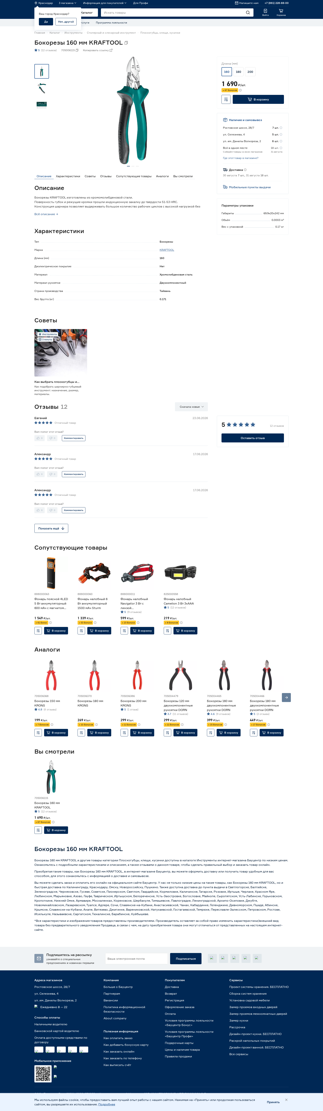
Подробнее (106, 1104)
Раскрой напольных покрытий (252, 1040)
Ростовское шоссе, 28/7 (52, 987)
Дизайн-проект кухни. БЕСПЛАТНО (255, 1034)
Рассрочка (237, 1027)
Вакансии (111, 1000)
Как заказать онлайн (119, 1051)
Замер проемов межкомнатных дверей (258, 1014)
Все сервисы (238, 1054)
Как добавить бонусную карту (126, 1045)
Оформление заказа (179, 1007)
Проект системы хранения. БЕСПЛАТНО (259, 987)
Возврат (171, 993)
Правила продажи (178, 1056)
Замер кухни (238, 1020)
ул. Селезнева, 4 (46, 993)
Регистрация (174, 1000)
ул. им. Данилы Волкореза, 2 (55, 1000)
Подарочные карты (179, 1043)
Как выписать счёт (117, 1065)
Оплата (170, 1014)
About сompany (115, 1018)
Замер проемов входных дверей (253, 1007)
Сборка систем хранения (248, 993)
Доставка (172, 987)
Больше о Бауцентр (118, 987)
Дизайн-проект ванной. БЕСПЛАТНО (256, 1047)
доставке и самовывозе (131, 876)
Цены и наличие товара (182, 1049)
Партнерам (112, 993)
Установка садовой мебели (249, 1000)
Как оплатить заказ (118, 1038)
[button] (258, 99)
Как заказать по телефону (123, 1058)
